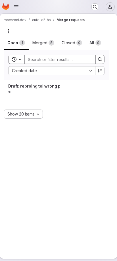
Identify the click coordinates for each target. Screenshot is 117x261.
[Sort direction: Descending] (100, 70)
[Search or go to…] (94, 6)
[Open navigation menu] (16, 6)
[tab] (16, 43)
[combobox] (51, 70)
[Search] (100, 59)
